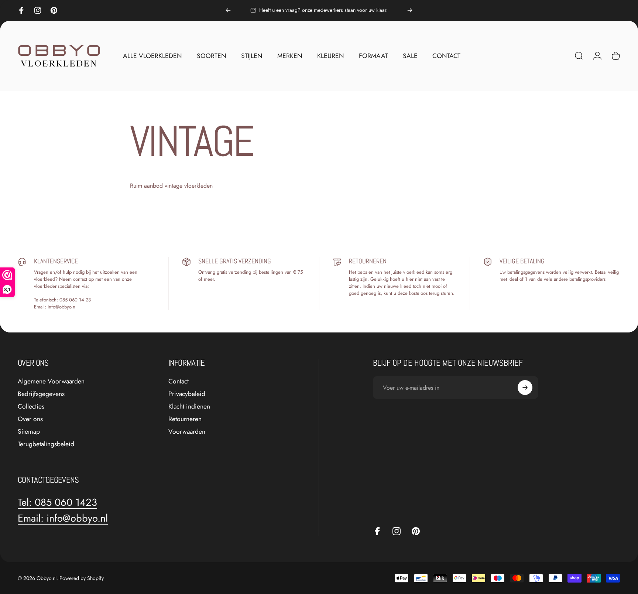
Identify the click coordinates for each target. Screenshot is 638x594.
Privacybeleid (186, 394)
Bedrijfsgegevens (41, 394)
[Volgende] (410, 10)
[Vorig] (228, 10)
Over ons (30, 419)
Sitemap (29, 432)
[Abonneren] (525, 387)
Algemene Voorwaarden (51, 382)
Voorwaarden (186, 432)
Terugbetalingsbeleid (46, 444)
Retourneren (185, 419)
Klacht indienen (189, 407)
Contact (178, 382)
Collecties (31, 407)
